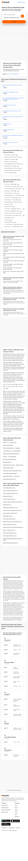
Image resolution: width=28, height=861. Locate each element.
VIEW (17, 154)
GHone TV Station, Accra (9, 530)
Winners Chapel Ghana (8, 448)
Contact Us (18, 827)
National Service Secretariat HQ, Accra (12, 521)
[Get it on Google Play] (5, 821)
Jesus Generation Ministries (10, 473)
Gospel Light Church (8, 476)
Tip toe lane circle (7, 450)
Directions (17, 816)
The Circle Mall (16, 450)
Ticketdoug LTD (12, 442)
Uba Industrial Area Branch (9, 459)
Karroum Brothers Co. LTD (9, 479)
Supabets (17, 448)
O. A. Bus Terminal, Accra (9, 499)
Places (16, 807)
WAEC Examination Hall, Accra (10, 542)
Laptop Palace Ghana (8, 467)
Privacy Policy (11, 827)
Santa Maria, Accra (7, 516)
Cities (16, 814)
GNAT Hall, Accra (7, 504)
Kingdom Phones (7, 462)
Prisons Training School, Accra (10, 493)
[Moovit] (5, 2)
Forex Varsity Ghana (8, 445)
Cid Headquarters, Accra (9, 487)
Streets (16, 809)
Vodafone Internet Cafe (9, 465)
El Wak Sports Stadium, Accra (10, 507)
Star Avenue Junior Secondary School (12, 470)
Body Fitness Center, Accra (9, 533)
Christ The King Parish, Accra (10, 490)
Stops (16, 812)
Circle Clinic (17, 476)
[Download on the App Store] (15, 821)
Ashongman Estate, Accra (9, 524)
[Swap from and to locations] (22, 16)
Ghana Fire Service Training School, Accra (13, 527)
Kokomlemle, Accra (7, 496)
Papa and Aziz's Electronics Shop (11, 453)
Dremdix (5, 456)
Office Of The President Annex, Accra (12, 510)
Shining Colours (19, 465)
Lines (16, 805)
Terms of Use (4, 827)
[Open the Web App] (5, 824)
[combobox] (14, 15)
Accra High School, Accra (9, 518)
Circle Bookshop (12, 456)
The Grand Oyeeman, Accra (9, 535)
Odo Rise (5, 442)
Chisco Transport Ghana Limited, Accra (12, 501)
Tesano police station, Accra (10, 513)
